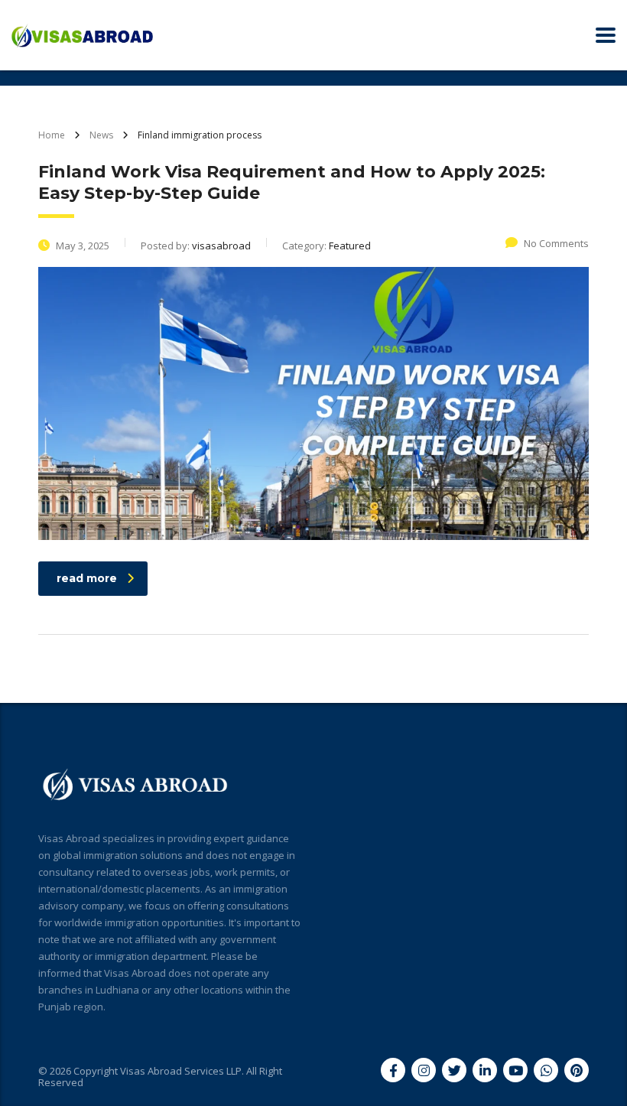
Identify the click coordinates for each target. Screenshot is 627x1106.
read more (87, 578)
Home (51, 135)
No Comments (556, 243)
